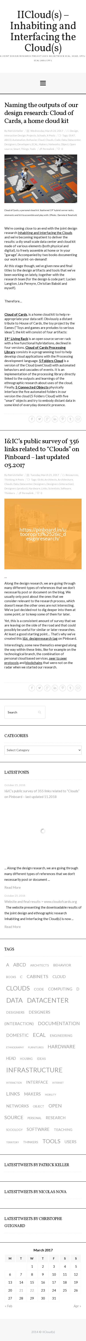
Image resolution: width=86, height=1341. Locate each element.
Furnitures (35, 1047)
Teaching (63, 1129)
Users (70, 1141)
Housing (26, 1058)
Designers (10, 144)
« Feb (8, 1306)
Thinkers (9, 493)
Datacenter (74, 139)
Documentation (59, 1023)
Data (64, 139)
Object (65, 144)
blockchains (33, 663)
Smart (16, 148)
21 (21, 1290)
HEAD (11, 1058)
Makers (43, 144)
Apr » (77, 1306)
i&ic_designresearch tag (40, 638)
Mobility (50, 1094)
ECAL (35, 144)
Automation (19, 139)
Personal (34, 1118)
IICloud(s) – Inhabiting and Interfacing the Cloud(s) (43, 32)
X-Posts (51, 135)
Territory (12, 1142)
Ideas (41, 1058)
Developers (24, 144)
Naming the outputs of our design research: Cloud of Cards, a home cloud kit (41, 113)
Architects (51, 479)
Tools (33, 148)
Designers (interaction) (60, 484)
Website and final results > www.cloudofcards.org (40, 901)
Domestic (17, 1035)
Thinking (9, 479)
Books (11, 977)
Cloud (41, 139)
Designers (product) (16, 488)
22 (32, 1290)
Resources (72, 474)
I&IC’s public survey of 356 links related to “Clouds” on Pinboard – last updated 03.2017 (41, 453)
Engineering (61, 1035)
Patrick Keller (15, 130)
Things (25, 148)
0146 (40, 479)
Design (74, 130)
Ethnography (15, 1047)
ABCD (7, 139)
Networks (54, 144)
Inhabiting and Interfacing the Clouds (45, 233)
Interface (37, 1082)
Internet (58, 1082)
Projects (31, 135)
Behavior (31, 139)
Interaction (14, 1082)
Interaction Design (15, 135)
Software (66, 488)
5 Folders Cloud (51, 361)
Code (57, 139)
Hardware (34, 488)
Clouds (49, 139)
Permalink (48, 148)
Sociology (14, 1130)
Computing (60, 989)
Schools (41, 135)
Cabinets (37, 976)
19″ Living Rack (16, 339)
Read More (12, 887)
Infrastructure (34, 1070)
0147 (72, 135)
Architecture (65, 479)
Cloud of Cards (15, 314)
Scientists (54, 488)
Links (44, 488)
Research (56, 1117)
